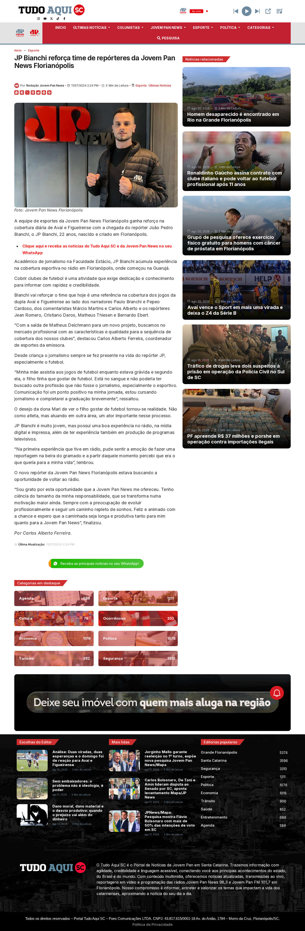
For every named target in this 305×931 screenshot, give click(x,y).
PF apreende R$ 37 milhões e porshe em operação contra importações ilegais (233, 439)
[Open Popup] (268, 11)
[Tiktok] (57, 18)
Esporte (33, 50)
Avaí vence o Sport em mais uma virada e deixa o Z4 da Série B (235, 310)
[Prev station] (257, 11)
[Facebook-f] (64, 18)
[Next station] (235, 11)
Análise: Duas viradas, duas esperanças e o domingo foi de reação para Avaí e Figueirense (78, 758)
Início (18, 50)
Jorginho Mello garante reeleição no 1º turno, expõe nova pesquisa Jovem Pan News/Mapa (170, 758)
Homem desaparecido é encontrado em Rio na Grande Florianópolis (233, 117)
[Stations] (279, 11)
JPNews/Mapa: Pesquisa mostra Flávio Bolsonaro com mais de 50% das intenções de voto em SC (170, 821)
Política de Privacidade (152, 924)
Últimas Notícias (159, 85)
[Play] (247, 11)
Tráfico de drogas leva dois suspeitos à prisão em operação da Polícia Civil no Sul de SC (236, 371)
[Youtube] (45, 18)
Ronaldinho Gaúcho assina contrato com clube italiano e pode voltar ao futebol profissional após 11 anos (234, 178)
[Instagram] (38, 18)
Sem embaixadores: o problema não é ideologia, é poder (77, 785)
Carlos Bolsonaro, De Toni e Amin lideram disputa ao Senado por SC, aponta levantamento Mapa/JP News (170, 788)
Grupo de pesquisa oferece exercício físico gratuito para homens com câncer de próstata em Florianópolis (233, 243)
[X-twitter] (51, 18)
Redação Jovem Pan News (45, 85)
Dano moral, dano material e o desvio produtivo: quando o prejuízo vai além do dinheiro (78, 812)
